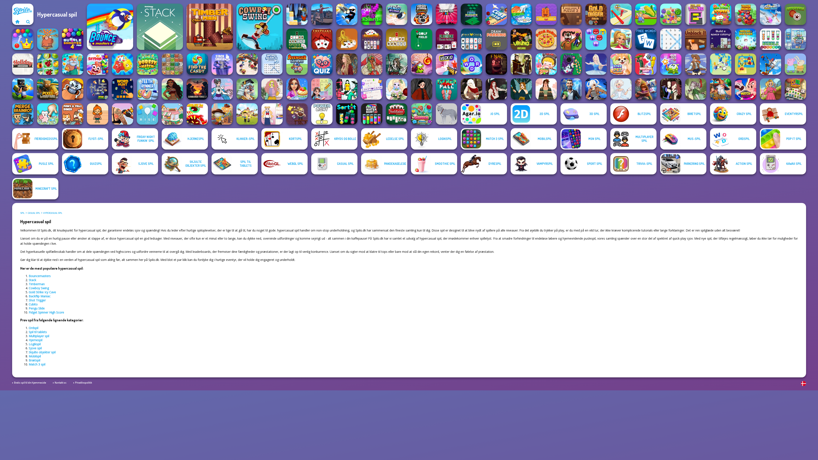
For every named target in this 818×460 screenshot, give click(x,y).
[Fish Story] (72, 64)
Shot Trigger (37, 300)
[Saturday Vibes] (272, 89)
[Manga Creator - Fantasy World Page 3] (670, 89)
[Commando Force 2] (197, 89)
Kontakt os (60, 382)
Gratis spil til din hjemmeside (30, 382)
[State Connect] (720, 64)
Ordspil (33, 328)
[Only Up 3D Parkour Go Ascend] (770, 64)
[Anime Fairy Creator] (396, 89)
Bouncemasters (40, 276)
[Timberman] (210, 27)
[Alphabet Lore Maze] (745, 64)
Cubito (33, 304)
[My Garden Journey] (646, 14)
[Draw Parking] (496, 39)
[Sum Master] (322, 89)
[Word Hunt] (122, 89)
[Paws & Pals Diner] (72, 114)
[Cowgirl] (695, 64)
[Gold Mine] (297, 114)
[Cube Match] (795, 89)
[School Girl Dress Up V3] (272, 114)
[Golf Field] (421, 39)
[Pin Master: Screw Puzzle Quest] (72, 89)
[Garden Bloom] (421, 114)
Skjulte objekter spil (42, 352)
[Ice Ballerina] (596, 64)
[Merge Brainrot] (22, 114)
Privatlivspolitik (83, 382)
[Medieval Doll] (346, 64)
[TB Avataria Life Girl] (97, 114)
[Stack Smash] (222, 64)
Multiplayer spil (39, 336)
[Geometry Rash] (446, 14)
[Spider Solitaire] (297, 39)
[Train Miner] (745, 14)
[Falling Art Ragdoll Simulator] (770, 14)
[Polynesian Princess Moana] (172, 89)
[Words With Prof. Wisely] (247, 89)
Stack (32, 280)
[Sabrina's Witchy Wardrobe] (421, 89)
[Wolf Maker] (446, 114)
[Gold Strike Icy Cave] (297, 14)
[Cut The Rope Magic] (670, 64)
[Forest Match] (147, 64)
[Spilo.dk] (17, 22)
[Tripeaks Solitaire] (322, 39)
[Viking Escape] (521, 39)
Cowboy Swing (39, 288)
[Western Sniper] (222, 114)
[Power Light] (322, 114)
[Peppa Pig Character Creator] (795, 64)
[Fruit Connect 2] (47, 64)
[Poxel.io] (22, 89)
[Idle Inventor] (247, 114)
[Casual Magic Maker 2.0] (496, 89)
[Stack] (160, 27)
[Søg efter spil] (28, 22)
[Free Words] (646, 39)
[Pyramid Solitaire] (396, 39)
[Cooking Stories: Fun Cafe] (297, 89)
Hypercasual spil (52, 212)
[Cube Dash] (496, 14)
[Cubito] (371, 14)
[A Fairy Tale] (695, 89)
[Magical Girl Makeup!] (222, 89)
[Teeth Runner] (147, 89)
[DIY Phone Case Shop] (571, 64)
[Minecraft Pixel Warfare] (47, 89)
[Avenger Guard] (297, 64)
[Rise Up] (147, 114)
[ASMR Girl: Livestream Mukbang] (546, 64)
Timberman (37, 284)
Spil (22, 212)
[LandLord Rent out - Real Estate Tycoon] (571, 89)
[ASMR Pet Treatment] (621, 64)
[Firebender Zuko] (521, 64)
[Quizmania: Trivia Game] (322, 64)
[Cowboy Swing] (259, 27)
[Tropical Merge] (621, 39)
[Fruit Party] (670, 14)
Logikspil (35, 344)
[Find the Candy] (197, 64)
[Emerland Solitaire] (720, 89)
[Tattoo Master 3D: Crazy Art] (122, 114)
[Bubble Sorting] (770, 39)
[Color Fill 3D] (695, 14)
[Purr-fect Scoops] (172, 114)
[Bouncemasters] (110, 27)
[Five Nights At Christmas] (496, 64)
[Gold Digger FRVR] (596, 14)
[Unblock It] (695, 39)
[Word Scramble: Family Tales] (646, 89)
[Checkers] (795, 14)
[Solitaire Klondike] (396, 114)
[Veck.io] (446, 64)
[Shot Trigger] (346, 14)
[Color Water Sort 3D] (371, 114)
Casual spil (34, 212)
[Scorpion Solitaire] (346, 39)
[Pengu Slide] (396, 14)
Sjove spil (35, 348)
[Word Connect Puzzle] (471, 64)
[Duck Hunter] (571, 39)
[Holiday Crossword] (22, 64)
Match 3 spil (37, 364)
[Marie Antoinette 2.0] (621, 89)
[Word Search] (670, 39)
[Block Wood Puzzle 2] (571, 14)
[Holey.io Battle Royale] (197, 114)
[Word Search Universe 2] (272, 64)
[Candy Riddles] (122, 64)
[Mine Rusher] (471, 14)
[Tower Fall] (446, 89)
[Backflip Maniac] (322, 14)
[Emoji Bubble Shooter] (596, 39)
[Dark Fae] (521, 89)
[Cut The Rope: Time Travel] (421, 64)
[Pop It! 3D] (521, 14)
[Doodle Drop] (546, 14)
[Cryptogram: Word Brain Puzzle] (371, 89)
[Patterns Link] (172, 64)
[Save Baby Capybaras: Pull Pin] (47, 39)
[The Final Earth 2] (720, 39)
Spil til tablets (38, 332)
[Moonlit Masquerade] (396, 64)
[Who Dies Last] (646, 64)
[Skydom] (97, 64)
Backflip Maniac (39, 296)
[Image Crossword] (97, 89)
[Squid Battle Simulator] (346, 89)
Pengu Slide (37, 308)
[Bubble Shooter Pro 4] (72, 39)
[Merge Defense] (745, 39)
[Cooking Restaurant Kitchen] (247, 64)
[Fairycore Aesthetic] (546, 89)
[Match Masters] (745, 89)
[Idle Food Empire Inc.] (795, 39)
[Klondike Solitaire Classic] (371, 39)
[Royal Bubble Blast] (22, 39)
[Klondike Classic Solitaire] (446, 39)
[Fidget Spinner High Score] (421, 14)
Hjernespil (35, 340)
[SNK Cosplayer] (596, 89)
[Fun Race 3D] (621, 14)
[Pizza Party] (546, 39)
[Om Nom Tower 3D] (720, 14)
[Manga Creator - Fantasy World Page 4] (471, 89)
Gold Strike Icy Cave (42, 292)
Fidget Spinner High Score (46, 312)
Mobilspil (35, 356)
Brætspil (34, 360)
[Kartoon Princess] (770, 89)
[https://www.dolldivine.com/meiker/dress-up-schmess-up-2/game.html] (371, 64)
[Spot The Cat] (47, 114)
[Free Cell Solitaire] (471, 39)
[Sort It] (346, 114)
